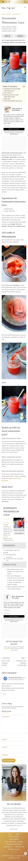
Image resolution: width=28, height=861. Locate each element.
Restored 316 (15, 858)
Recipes (9, 14)
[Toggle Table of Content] (23, 86)
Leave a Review (20, 36)
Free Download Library (14, 841)
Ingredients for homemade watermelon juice (12, 89)
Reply (4, 694)
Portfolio (8, 846)
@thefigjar (7, 648)
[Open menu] (25, 7)
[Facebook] (3, 1)
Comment (6, 716)
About (17, 834)
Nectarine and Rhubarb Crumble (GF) (21, 661)
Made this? (7, 99)
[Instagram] (9, 1)
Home (3, 14)
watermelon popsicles (16, 471)
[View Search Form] (25, 1)
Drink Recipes (16, 14)
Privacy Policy (14, 849)
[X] (6, 1)
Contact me (19, 846)
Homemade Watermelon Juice (13, 101)
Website (5, 755)
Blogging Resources (14, 844)
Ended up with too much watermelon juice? (11, 96)
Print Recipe (19, 530)
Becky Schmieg (11, 27)
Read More (14, 829)
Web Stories (14, 839)
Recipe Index (14, 836)
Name (5, 739)
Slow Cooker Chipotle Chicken (6, 661)
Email (4, 747)
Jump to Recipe (7, 36)
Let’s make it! (8, 93)
